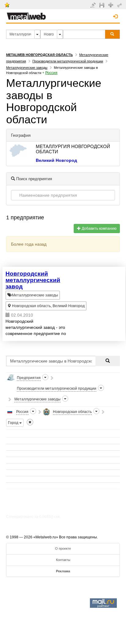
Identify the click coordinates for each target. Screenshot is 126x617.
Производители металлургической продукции (67, 61)
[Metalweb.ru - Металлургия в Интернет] (26, 14)
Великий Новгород (56, 160)
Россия (51, 73)
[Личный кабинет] (120, 5)
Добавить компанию (99, 228)
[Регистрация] (111, 4)
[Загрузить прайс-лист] (102, 5)
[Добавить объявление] (94, 5)
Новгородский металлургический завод (33, 280)
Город (13, 423)
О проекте (63, 548)
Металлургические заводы (26, 67)
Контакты (63, 560)
